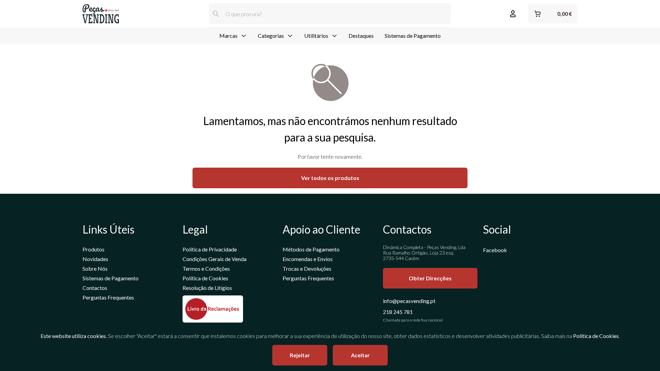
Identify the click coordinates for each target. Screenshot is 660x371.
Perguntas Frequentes (108, 297)
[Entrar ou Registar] (512, 13)
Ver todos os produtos (330, 178)
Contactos (94, 287)
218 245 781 (398, 311)
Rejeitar (300, 355)
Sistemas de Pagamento (413, 35)
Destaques (361, 35)
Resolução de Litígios (207, 287)
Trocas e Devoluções (307, 268)
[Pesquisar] (216, 13)
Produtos (93, 249)
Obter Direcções (430, 278)
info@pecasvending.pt (409, 300)
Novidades (95, 259)
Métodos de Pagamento (311, 249)
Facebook (495, 250)
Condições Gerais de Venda (214, 259)
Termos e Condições (206, 268)
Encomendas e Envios (308, 259)
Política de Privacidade (210, 249)
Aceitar (360, 355)
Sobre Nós (95, 268)
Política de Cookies (205, 278)
